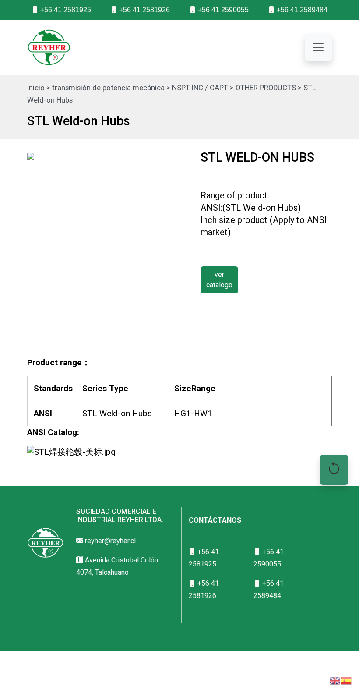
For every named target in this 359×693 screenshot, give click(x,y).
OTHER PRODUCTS (266, 88)
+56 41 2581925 (65, 10)
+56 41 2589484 (301, 10)
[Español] (346, 680)
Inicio (36, 88)
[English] (335, 680)
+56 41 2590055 (222, 10)
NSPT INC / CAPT (200, 88)
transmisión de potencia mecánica (108, 88)
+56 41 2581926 (143, 10)
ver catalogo (219, 279)
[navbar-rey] (318, 47)
